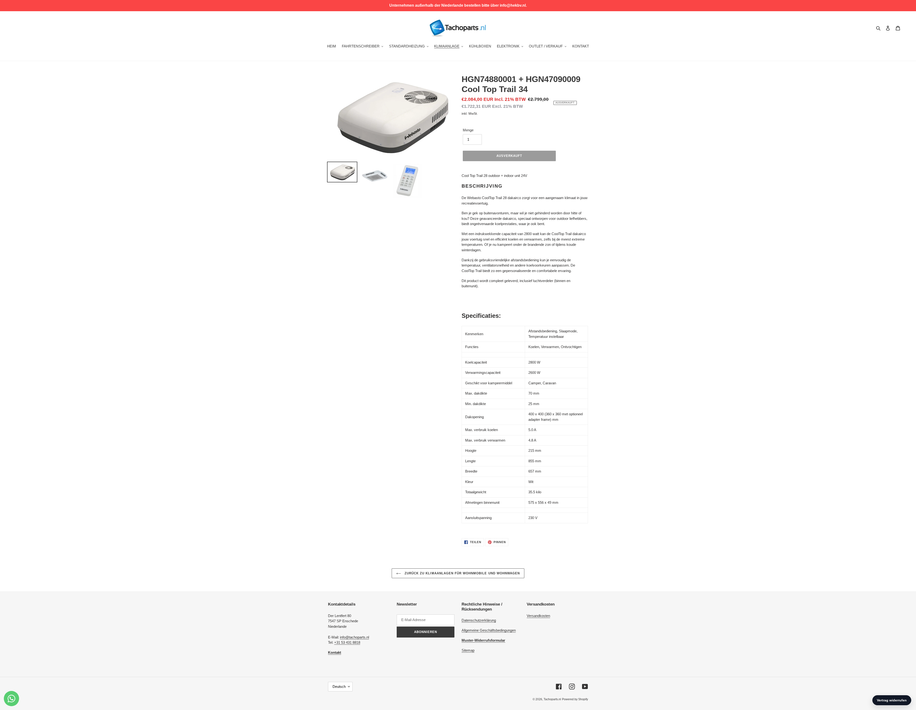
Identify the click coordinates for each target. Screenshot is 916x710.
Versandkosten (538, 616)
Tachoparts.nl (552, 699)
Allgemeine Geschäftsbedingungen (489, 630)
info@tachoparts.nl (354, 637)
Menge (468, 130)
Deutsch (339, 686)
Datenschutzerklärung (479, 620)
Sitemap (468, 650)
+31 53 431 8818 (347, 642)
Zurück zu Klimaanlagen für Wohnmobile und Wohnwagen (461, 573)
